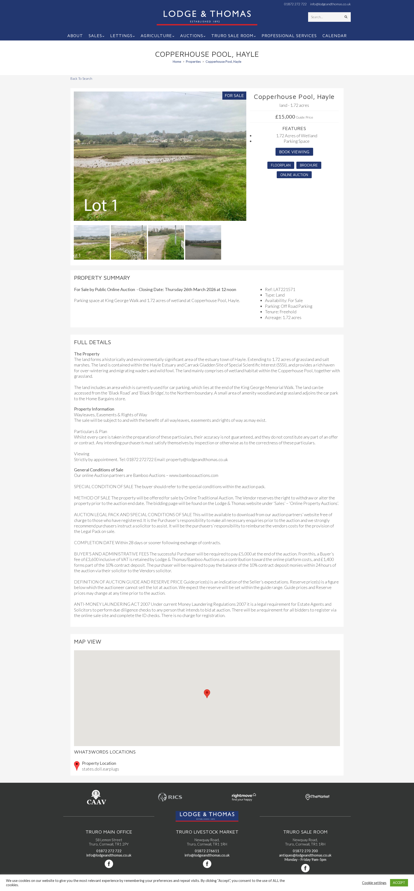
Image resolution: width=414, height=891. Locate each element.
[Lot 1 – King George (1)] (160, 156)
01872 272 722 (295, 4)
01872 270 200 (305, 851)
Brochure (309, 165)
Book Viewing (294, 151)
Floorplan (281, 165)
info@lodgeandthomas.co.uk (330, 4)
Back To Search (81, 78)
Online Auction (294, 175)
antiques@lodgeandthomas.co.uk (305, 855)
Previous (66, 160)
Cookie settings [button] (374, 883)
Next (253, 160)
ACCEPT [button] (399, 883)
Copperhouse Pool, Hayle (223, 61)
